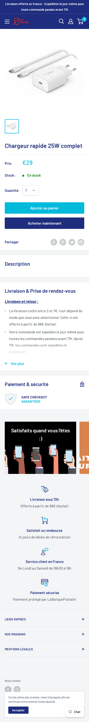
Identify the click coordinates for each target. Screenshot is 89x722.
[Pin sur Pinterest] (63, 241)
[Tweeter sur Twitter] (72, 241)
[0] (80, 21)
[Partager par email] (81, 241)
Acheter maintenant (44, 223)
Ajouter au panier (44, 208)
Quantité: (12, 190)
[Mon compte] (70, 21)
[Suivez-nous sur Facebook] (8, 689)
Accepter (18, 710)
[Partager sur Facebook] (54, 241)
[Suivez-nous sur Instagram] (17, 689)
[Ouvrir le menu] (7, 22)
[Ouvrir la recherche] (61, 21)
